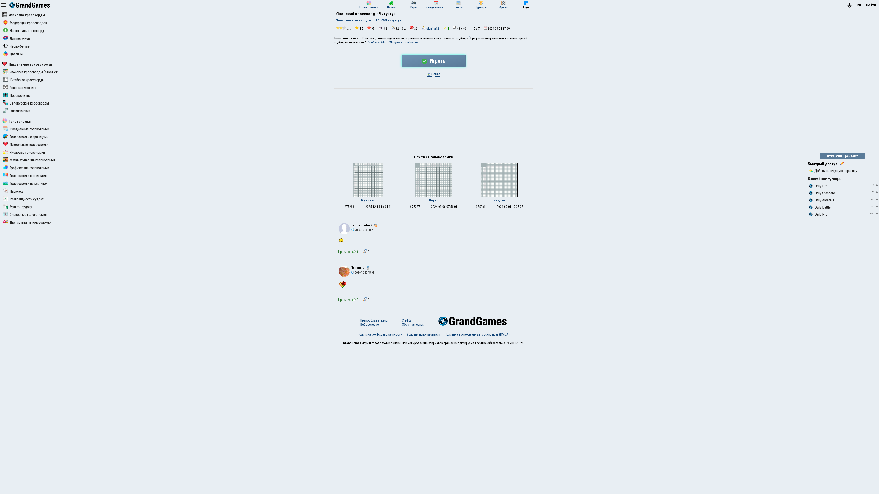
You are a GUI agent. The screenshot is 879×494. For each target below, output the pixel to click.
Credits (406, 320)
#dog (383, 42)
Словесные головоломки (28, 214)
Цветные (16, 54)
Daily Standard (824, 193)
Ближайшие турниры (824, 179)
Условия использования (423, 334)
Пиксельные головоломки (30, 64)
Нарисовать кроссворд (27, 31)
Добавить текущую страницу (835, 171)
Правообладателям (374, 320)
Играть (436, 61)
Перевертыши (20, 95)
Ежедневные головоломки (29, 129)
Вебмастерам (369, 324)
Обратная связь (413, 324)
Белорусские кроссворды (29, 103)
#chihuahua (410, 42)
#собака (373, 42)
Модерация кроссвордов (28, 23)
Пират (433, 200)
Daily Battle (822, 207)
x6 (415, 28)
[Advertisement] (433, 123)
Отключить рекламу (842, 156)
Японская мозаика (23, 88)
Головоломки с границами (29, 137)
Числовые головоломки (27, 152)
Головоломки (20, 121)
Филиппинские (20, 111)
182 (385, 28)
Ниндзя (499, 200)
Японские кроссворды (27, 15)
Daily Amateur (824, 200)
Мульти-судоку (21, 207)
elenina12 (432, 28)
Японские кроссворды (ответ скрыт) (37, 72)
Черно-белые (20, 46)
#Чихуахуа (395, 42)
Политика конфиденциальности (380, 334)
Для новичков (20, 38)
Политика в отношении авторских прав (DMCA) (477, 334)
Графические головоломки (29, 168)
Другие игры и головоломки (30, 222)
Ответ (435, 74)
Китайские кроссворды (27, 80)
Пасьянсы (17, 191)
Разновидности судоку (27, 199)
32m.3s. (401, 28)
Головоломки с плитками (28, 176)
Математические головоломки (32, 160)
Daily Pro (820, 186)
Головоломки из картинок (28, 183)
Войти (871, 5)
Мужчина (368, 200)
